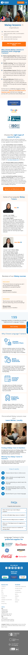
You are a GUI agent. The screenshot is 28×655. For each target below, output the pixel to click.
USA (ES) (20, 588)
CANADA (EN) (17, 586)
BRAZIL (16, 594)
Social (2, 594)
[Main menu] (26, 2)
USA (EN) (16, 588)
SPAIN (16, 598)
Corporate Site (4, 595)
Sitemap (2, 601)
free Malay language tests (13, 159)
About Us (3, 588)
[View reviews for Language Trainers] (14, 649)
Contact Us (3, 586)
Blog (2, 592)
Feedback (3, 597)
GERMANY (17, 596)
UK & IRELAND (17, 590)
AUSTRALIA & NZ (18, 592)
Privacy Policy (4, 603)
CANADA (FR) (23, 586)
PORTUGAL (17, 600)
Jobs (2, 590)
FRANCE (16, 601)
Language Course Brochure (6, 599)
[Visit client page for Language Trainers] (14, 644)
